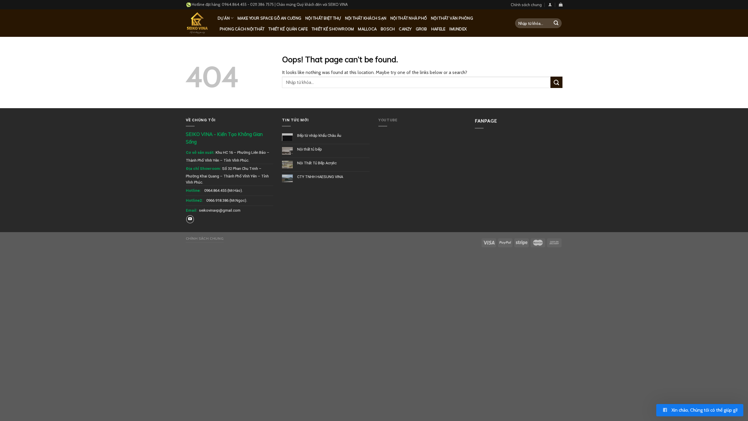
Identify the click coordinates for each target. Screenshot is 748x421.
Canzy (405, 29)
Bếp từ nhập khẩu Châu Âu (319, 135)
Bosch (388, 29)
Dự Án (224, 18)
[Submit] (556, 23)
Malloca (367, 29)
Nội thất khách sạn (366, 18)
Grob (421, 29)
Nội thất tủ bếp (309, 149)
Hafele (438, 29)
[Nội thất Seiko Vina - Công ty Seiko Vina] (197, 23)
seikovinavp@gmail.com (219, 210)
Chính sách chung (526, 4)
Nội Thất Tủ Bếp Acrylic (317, 163)
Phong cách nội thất (242, 29)
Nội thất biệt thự (323, 18)
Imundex (458, 29)
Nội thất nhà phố (408, 18)
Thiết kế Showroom (333, 29)
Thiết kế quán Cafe (288, 29)
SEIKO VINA (338, 4)
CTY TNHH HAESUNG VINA (320, 177)
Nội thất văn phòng (452, 18)
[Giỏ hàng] (560, 4)
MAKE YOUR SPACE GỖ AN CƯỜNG (269, 18)
